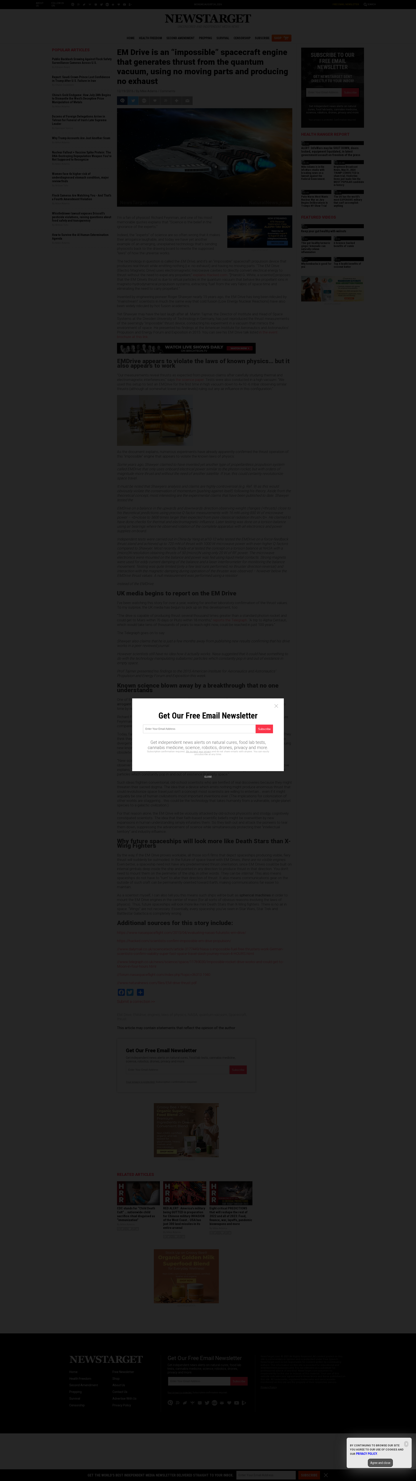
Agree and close (380, 1463)
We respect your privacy (198, 751)
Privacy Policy (366, 1453)
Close (208, 776)
